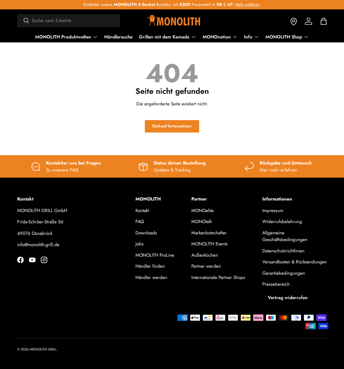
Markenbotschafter (209, 233)
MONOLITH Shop (284, 37)
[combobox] (68, 20)
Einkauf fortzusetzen (172, 126)
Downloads (146, 233)
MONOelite (202, 210)
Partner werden (206, 266)
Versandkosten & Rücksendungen (294, 262)
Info (248, 37)
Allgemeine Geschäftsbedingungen (284, 236)
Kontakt (142, 210)
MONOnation (217, 37)
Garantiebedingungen (283, 273)
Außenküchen (204, 255)
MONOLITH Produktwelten (63, 37)
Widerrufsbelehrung (282, 221)
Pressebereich (276, 284)
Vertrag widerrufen (288, 297)
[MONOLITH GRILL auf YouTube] (32, 260)
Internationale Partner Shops (218, 277)
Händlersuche (118, 37)
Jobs (139, 244)
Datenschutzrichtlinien (283, 251)
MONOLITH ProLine (154, 255)
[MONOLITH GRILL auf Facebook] (20, 260)
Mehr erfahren (247, 5)
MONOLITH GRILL (43, 349)
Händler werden (151, 277)
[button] (323, 21)
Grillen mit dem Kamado (164, 37)
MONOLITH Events (209, 244)
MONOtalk (201, 221)
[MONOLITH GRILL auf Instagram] (44, 260)
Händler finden (150, 266)
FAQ (139, 221)
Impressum (272, 210)
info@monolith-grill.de (38, 244)
